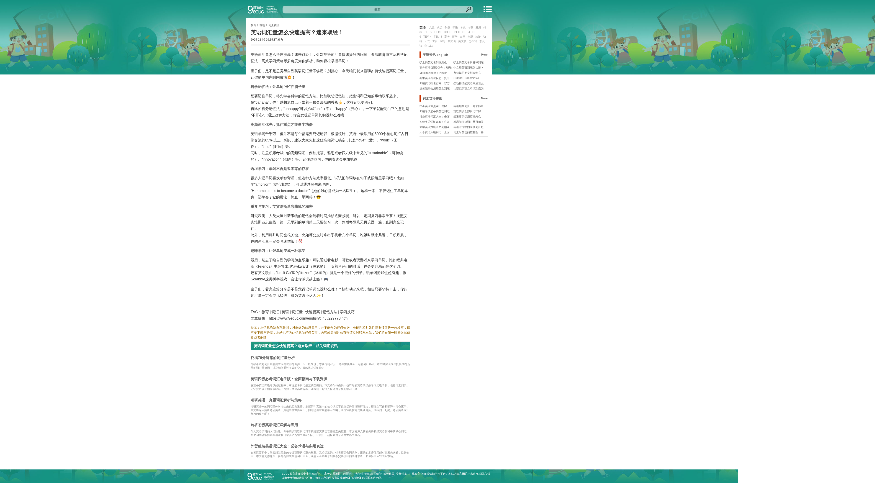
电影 (470, 36)
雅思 (478, 27)
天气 (427, 41)
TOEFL (447, 32)
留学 (455, 36)
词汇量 (297, 312)
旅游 (478, 36)
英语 (262, 25)
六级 (432, 27)
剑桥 (447, 27)
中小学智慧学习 (312, 473)
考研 (470, 27)
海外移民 (388, 473)
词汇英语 (273, 25)
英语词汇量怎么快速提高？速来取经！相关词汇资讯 (296, 346)
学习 (272, 61)
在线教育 (414, 473)
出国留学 (376, 473)
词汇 (275, 312)
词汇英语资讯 (432, 98)
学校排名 (401, 473)
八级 (439, 27)
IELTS (437, 32)
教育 (253, 25)
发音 (435, 41)
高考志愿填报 (332, 473)
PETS (428, 32)
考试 (463, 27)
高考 (447, 36)
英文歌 (462, 41)
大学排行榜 (362, 473)
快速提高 (312, 312)
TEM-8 (438, 36)
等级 (455, 27)
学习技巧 (347, 312)
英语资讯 (429, 54)
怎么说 (429, 45)
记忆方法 (330, 312)
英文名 (452, 41)
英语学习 (347, 473)
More (484, 54)
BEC (457, 32)
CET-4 (466, 32)
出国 (462, 36)
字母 (442, 41)
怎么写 (473, 41)
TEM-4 (427, 36)
